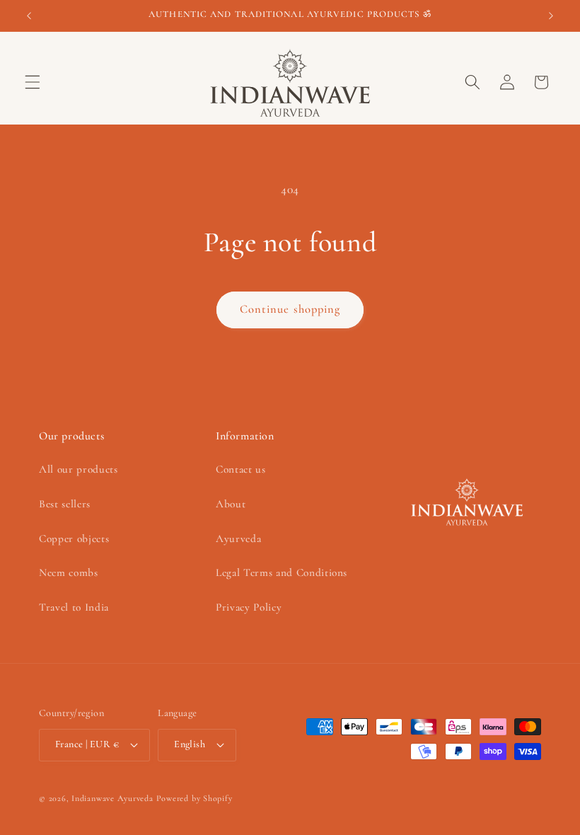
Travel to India (74, 607)
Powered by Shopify (194, 798)
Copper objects (74, 538)
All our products (78, 469)
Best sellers (65, 503)
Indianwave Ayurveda (112, 798)
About (230, 503)
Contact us (241, 469)
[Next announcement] (551, 15)
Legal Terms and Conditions (281, 572)
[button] (33, 82)
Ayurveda (238, 538)
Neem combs (68, 572)
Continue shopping (290, 309)
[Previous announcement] (29, 15)
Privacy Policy (249, 607)
